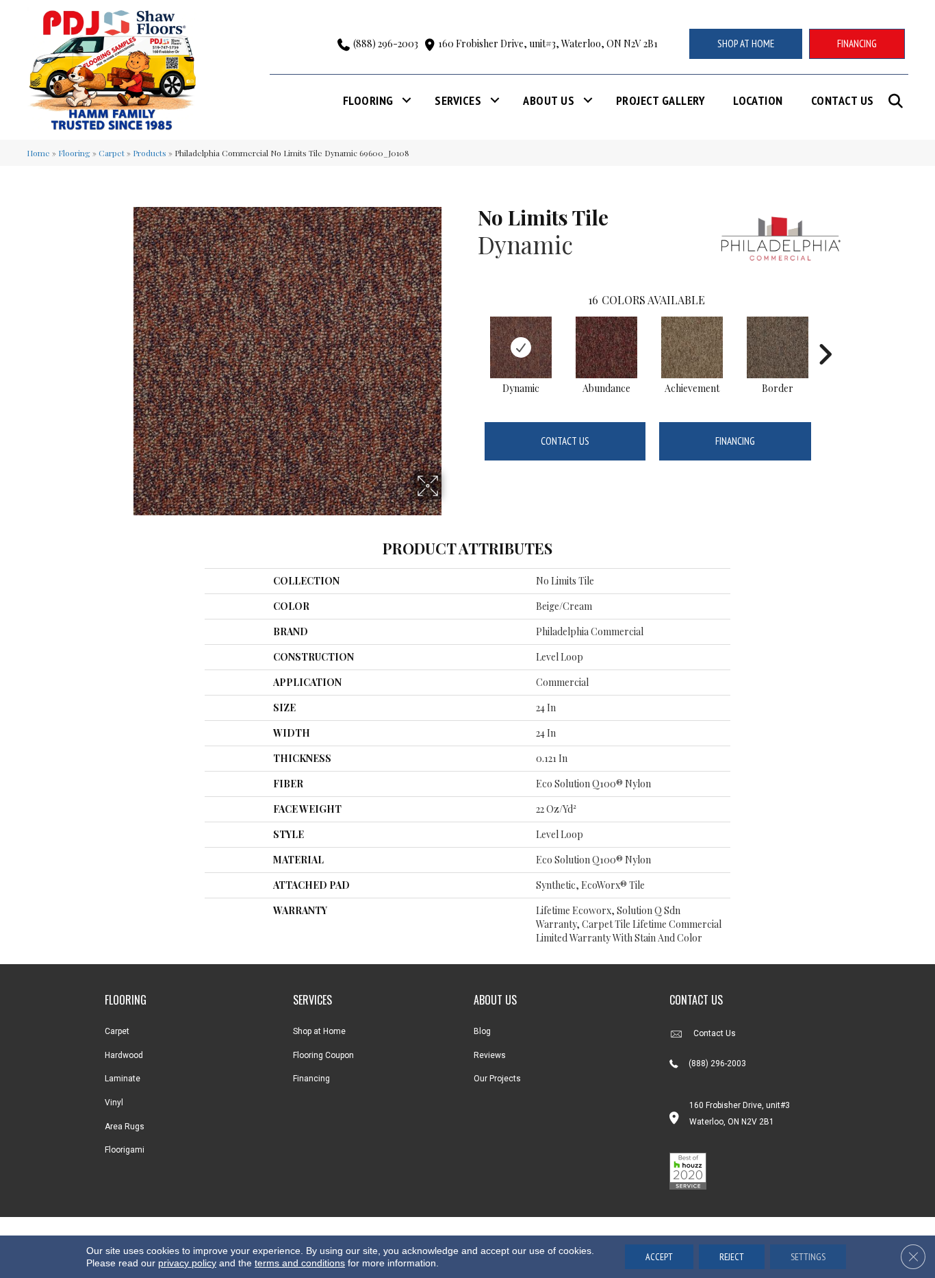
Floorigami (124, 1150)
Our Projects (497, 1078)
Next (825, 334)
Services (458, 100)
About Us (548, 100)
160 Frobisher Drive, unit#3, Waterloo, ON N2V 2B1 (548, 43)
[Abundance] (606, 347)
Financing (735, 440)
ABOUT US (495, 1000)
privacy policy (187, 1262)
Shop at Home (319, 1031)
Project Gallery (660, 100)
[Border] (777, 347)
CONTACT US (696, 1000)
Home (38, 152)
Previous (471, 334)
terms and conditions (300, 1262)
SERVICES (312, 1000)
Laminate (122, 1078)
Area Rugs (124, 1126)
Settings (808, 1257)
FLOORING (125, 1000)
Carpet (112, 152)
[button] (898, 101)
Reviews (490, 1055)
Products (149, 152)
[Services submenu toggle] (495, 100)
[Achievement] (692, 347)
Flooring (368, 100)
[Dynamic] (521, 347)
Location (758, 100)
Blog (482, 1031)
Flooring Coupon (323, 1055)
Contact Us (842, 100)
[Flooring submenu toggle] (406, 100)
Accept (659, 1257)
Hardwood (124, 1055)
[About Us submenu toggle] (588, 100)
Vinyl (114, 1102)
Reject (731, 1257)
